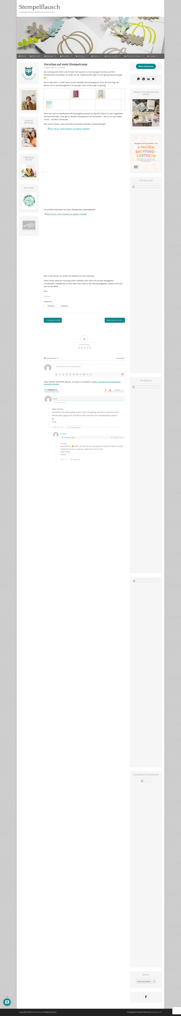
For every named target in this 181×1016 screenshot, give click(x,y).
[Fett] (56, 374)
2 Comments (60, 68)
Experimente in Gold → (114, 320)
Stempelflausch (39, 7)
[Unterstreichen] (63, 374)
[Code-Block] (80, 374)
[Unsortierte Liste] (73, 374)
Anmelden (120, 358)
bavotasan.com (156, 1012)
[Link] (84, 374)
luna (73, 437)
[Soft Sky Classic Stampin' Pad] (49, 101)
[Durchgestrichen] (66, 374)
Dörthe (63, 434)
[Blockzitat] (77, 374)
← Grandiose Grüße (52, 320)
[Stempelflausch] (90, 27)
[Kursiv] (60, 374)
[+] (90, 374)
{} (87, 374)
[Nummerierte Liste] (70, 374)
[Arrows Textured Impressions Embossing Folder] (75, 91)
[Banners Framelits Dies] (100, 91)
